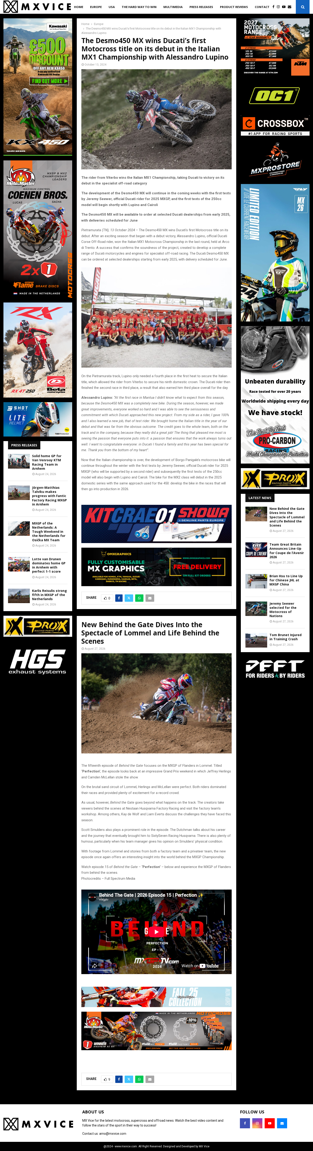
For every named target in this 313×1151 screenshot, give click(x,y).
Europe (96, 7)
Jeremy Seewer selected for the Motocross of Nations (283, 609)
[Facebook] (274, 7)
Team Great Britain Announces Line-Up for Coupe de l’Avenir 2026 (286, 550)
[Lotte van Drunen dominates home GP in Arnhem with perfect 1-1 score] (19, 564)
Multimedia (173, 7)
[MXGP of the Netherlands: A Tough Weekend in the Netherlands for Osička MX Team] (19, 528)
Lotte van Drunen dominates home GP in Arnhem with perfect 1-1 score (49, 565)
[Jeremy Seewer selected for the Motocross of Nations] (256, 609)
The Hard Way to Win (139, 7)
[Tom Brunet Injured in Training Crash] (256, 640)
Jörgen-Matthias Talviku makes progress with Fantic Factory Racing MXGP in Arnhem (49, 495)
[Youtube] (285, 7)
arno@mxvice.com (112, 1133)
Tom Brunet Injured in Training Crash (285, 637)
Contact (262, 7)
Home (78, 7)
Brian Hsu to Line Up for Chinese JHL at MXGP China (286, 580)
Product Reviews (234, 7)
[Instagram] (279, 7)
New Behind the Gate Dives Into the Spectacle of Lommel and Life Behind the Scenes (287, 516)
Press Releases (201, 7)
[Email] (291, 7)
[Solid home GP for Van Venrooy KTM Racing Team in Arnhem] (19, 461)
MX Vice (204, 1146)
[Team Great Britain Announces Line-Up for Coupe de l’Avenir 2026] (256, 549)
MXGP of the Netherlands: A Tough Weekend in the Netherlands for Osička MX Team (48, 531)
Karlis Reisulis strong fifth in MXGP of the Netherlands (49, 594)
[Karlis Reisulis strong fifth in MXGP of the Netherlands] (19, 596)
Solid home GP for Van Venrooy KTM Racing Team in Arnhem (46, 462)
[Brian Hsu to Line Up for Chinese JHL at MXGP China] (256, 581)
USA (112, 7)
